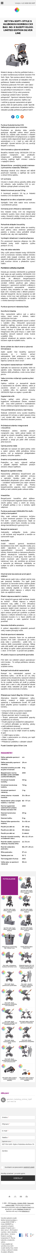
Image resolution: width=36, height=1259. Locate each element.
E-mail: (5, 1131)
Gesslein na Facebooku (12, 116)
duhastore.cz (26, 1211)
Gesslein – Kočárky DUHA (17, 9)
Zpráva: (5, 1151)
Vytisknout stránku (26, 1196)
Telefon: (5, 1137)
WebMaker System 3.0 (23, 1209)
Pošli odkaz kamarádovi (22, 116)
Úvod (9, 1196)
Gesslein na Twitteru (17, 116)
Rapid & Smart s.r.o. (28, 1207)
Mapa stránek (15, 1196)
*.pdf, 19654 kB (19, 1100)
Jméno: (5, 1117)
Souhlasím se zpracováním (14, 1167)
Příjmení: (6, 1124)
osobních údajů (29, 1167)
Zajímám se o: (7, 1141)
